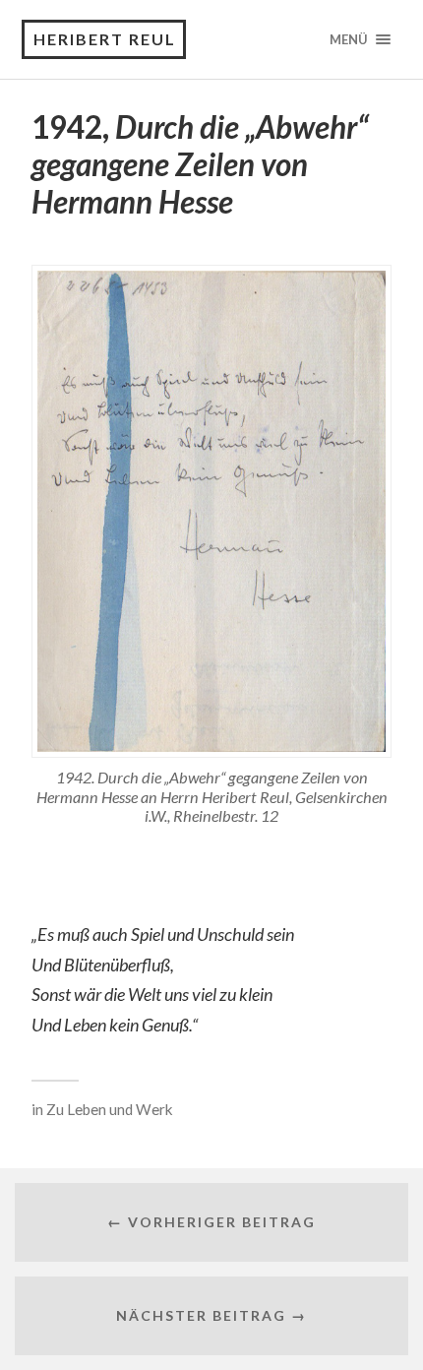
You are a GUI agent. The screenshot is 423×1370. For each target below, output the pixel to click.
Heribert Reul (104, 39)
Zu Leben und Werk (109, 1109)
